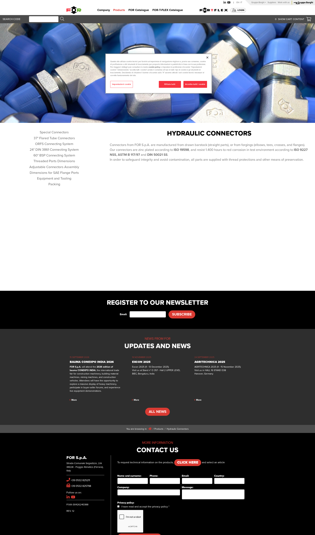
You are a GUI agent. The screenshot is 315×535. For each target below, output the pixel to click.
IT (241, 2)
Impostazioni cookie (121, 84)
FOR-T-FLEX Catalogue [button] (167, 10)
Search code (11, 19)
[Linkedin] (224, 2)
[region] (158, 74)
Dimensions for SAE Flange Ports (54, 173)
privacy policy (160, 506)
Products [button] (119, 10)
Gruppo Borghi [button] (257, 2)
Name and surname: (129, 476)
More (74, 400)
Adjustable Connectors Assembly (54, 167)
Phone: (154, 476)
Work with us (284, 2)
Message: (187, 487)
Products (158, 429)
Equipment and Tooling (54, 178)
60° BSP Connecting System (54, 155)
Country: (219, 476)
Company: (123, 487)
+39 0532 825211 (80, 480)
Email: (123, 314)
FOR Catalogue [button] (138, 10)
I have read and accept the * (145, 506)
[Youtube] (229, 2)
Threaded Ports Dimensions (54, 161)
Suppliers (272, 2)
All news (157, 412)
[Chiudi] (207, 57)
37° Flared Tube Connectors (54, 138)
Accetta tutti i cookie (195, 84)
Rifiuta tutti (169, 84)
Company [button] (103, 10)
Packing (54, 184)
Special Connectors (54, 132)
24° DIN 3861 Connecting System (54, 150)
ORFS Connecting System (54, 144)
